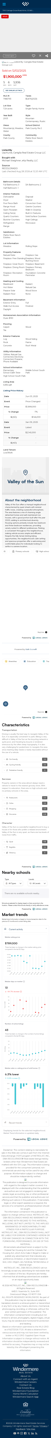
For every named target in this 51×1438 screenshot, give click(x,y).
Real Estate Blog (25, 1388)
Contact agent (9, 56)
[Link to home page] (25, 4)
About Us (26, 1376)
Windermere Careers (26, 1382)
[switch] (33, 55)
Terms (36, 1426)
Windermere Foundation (25, 1391)
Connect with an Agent (25, 1379)
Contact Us (25, 1385)
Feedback (20, 1429)
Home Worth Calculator (25, 1394)
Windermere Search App (26, 1397)
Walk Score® (31, 649)
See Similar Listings (13, 90)
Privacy (43, 1426)
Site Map (31, 1429)
